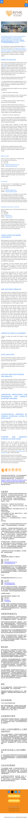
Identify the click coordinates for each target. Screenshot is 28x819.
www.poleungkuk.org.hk (11, 191)
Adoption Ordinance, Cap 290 (11, 42)
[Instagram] (19, 792)
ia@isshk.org (8, 215)
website (5, 65)
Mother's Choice (5, 156)
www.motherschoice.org (11, 166)
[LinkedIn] (16, 792)
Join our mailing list (14, 796)
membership (4, 452)
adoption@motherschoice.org (12, 164)
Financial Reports (14, 806)
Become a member (14, 801)
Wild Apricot (13, 817)
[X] (12, 792)
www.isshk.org (9, 217)
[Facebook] (9, 792)
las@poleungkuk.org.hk (10, 190)
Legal (19, 806)
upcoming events (21, 451)
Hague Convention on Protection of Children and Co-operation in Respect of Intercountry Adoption (14, 49)
